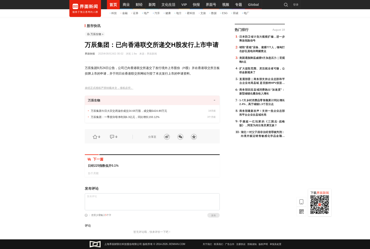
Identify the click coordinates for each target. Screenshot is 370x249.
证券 (135, 13)
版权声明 (263, 244)
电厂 (246, 13)
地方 (179, 13)
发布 (213, 215)
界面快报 (90, 53)
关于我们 (207, 244)
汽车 (157, 13)
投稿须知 (252, 244)
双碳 (235, 13)
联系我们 (218, 244)
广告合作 (229, 244)
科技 (114, 13)
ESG (225, 13)
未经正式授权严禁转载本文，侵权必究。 (109, 88)
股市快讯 (94, 26)
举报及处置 (275, 244)
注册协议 (241, 244)
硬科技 (191, 13)
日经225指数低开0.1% (103, 165)
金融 (125, 13)
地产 (146, 13)
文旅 (203, 13)
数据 (214, 13)
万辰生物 (95, 34)
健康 (168, 13)
